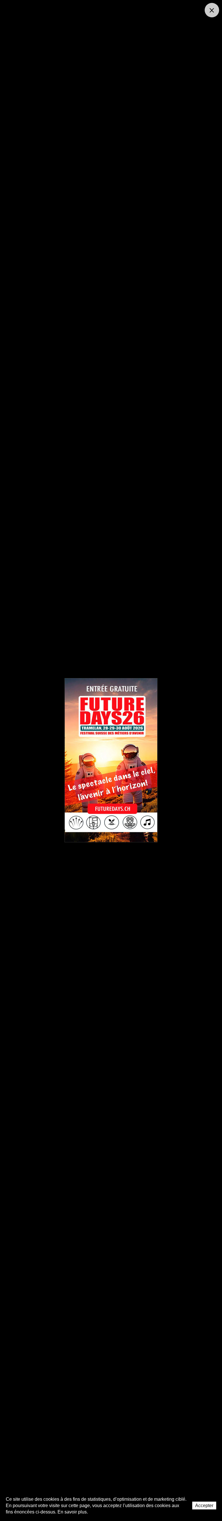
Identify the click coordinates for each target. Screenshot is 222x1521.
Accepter (204, 1505)
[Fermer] (212, 10)
